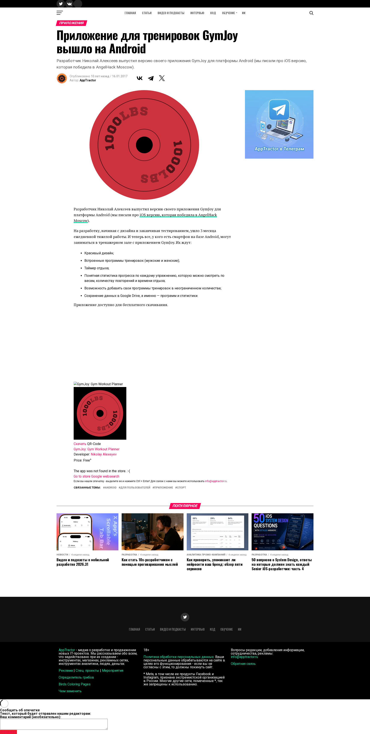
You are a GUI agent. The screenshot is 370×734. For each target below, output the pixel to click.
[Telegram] (151, 78)
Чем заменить (70, 691)
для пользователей (135, 487)
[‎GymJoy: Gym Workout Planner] (100, 438)
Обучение (228, 12)
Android (110, 487)
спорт (181, 487)
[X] (162, 78)
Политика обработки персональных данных (178, 657)
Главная (130, 12)
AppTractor (88, 80)
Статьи (147, 12)
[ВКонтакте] (139, 78)
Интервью (197, 12)
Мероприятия (112, 670)
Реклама (66, 670)
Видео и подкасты (171, 12)
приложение (163, 487)
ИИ (243, 12)
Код (213, 12)
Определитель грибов (76, 677)
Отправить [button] (8, 732)
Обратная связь (243, 664)
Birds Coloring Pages (75, 684)
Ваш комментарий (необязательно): (30, 717)
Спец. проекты (87, 670)
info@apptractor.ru (216, 481)
